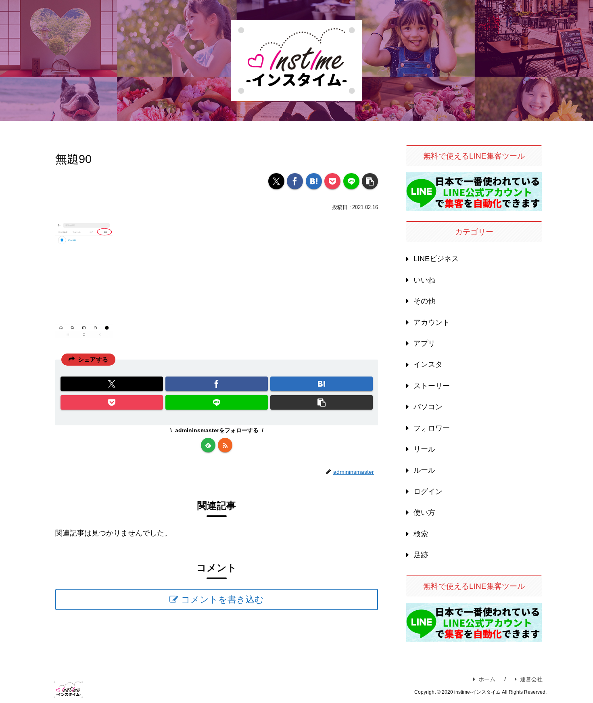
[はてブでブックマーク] (314, 181)
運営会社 (531, 679)
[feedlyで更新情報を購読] (208, 445)
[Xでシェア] (276, 181)
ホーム (486, 679)
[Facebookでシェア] (295, 181)
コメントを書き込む (222, 599)
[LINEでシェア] (351, 181)
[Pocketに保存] (332, 181)
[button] (370, 181)
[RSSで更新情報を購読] (225, 445)
